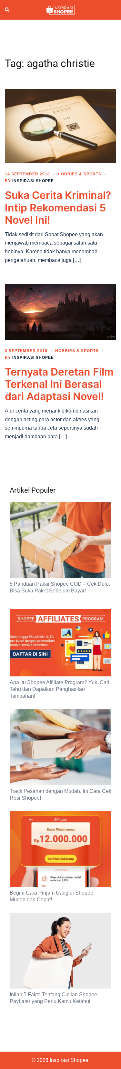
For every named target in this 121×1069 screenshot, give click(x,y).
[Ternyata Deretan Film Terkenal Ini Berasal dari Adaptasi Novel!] (60, 311)
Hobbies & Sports (79, 174)
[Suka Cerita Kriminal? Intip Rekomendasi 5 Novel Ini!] (60, 125)
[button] (7, 10)
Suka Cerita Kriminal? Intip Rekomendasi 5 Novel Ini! (58, 207)
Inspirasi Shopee (33, 181)
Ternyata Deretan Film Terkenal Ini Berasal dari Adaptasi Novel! (59, 384)
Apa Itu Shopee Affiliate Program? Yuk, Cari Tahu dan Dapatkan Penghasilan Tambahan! (59, 689)
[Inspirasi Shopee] (60, 9)
